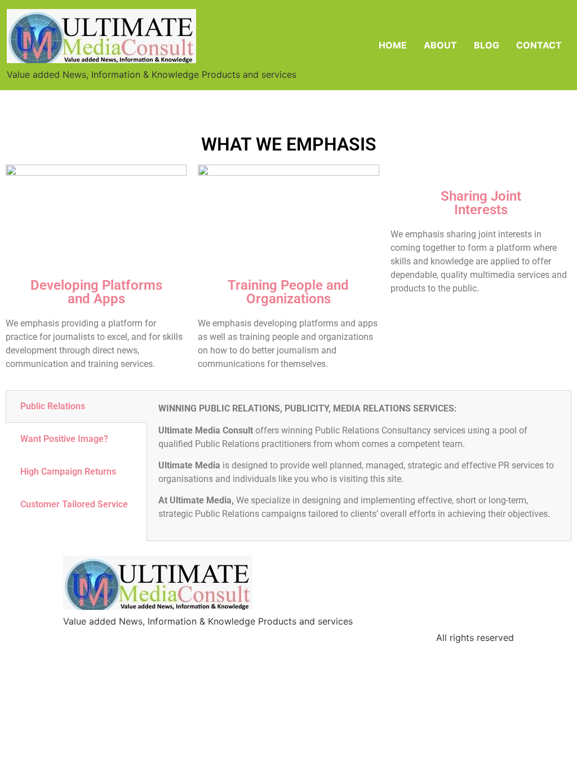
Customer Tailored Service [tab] (74, 504)
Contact (539, 45)
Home (393, 45)
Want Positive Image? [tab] (64, 438)
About (440, 45)
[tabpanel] (359, 466)
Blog (486, 45)
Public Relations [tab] (52, 406)
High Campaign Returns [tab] (68, 471)
